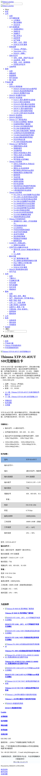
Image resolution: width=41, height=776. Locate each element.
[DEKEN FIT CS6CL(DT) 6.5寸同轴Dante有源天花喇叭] (22, 670)
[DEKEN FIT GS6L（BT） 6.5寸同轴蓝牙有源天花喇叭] (22, 620)
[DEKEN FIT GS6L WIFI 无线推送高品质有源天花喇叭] (22, 633)
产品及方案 (9, 343)
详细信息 (8, 400)
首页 (6, 341)
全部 (11, 16)
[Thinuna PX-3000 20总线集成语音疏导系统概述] (22, 646)
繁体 (7, 329)
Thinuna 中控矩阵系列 (13, 345)
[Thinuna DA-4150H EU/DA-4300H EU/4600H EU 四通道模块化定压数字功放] (22, 657)
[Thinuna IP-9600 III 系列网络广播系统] (19, 609)
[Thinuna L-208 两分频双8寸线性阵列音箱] (21, 694)
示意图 (7, 405)
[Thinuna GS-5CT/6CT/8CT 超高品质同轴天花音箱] (22, 683)
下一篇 (21, 397)
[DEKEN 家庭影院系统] (14, 703)
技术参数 (8, 403)
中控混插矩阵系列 (12, 348)
